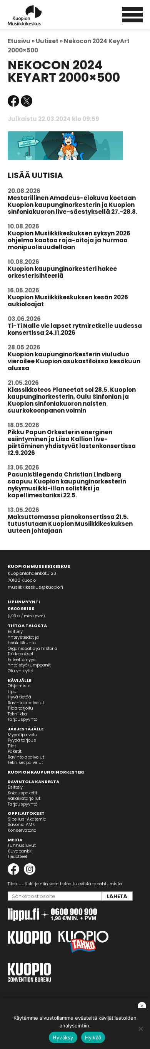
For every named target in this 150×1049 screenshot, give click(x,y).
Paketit (15, 751)
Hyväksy (63, 1037)
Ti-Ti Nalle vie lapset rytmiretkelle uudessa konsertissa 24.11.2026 (75, 329)
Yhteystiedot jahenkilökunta (23, 640)
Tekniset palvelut (25, 762)
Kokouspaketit (22, 793)
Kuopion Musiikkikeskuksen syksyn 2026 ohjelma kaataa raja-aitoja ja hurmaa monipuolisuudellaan (69, 240)
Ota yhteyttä (20, 671)
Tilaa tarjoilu (20, 708)
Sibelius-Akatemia (27, 819)
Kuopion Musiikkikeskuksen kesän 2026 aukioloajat (68, 300)
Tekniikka (17, 714)
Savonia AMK (21, 824)
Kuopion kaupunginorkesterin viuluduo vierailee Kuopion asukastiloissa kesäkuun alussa (74, 361)
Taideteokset (20, 654)
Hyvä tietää (19, 697)
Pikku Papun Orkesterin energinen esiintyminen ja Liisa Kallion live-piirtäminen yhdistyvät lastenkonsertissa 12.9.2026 (72, 442)
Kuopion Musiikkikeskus (35, 15)
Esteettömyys (22, 659)
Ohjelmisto (19, 686)
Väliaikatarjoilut (24, 798)
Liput (13, 691)
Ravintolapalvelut (26, 703)
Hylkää (93, 1037)
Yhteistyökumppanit (29, 665)
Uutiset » (49, 41)
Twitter (26, 101)
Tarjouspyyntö (22, 719)
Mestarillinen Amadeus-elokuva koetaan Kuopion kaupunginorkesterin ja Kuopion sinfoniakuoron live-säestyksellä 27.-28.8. (72, 205)
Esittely (15, 631)
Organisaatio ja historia (32, 648)
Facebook (13, 101)
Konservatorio (22, 830)
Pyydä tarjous (22, 740)
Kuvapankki (20, 851)
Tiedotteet (17, 856)
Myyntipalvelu (22, 735)
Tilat (12, 746)
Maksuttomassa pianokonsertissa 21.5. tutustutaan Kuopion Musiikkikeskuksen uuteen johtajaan (70, 524)
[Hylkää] (140, 1028)
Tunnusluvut (22, 845)
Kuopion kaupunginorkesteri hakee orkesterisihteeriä (62, 272)
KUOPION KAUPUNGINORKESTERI (46, 772)
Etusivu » (21, 41)
